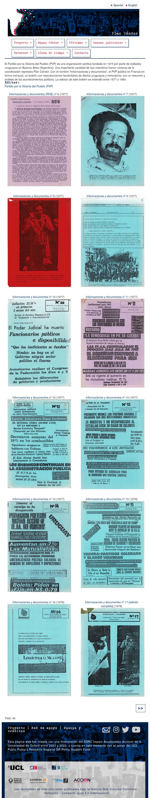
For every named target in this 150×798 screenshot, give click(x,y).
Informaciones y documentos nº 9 (107, 196)
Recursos (22, 53)
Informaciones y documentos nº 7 (107, 94)
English (132, 5)
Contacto (81, 53)
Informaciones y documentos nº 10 (33, 297)
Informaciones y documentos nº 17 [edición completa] (111, 604)
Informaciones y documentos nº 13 (107, 397)
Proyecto (22, 43)
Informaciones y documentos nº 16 (33, 602)
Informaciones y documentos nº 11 (107, 297)
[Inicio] (75, 22)
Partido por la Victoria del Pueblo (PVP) (29, 86)
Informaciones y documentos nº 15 (107, 499)
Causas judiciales (109, 43)
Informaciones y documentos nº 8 (34, 196)
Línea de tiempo (52, 53)
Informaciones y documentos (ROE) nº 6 (34, 94)
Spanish (118, 5)
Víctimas (77, 43)
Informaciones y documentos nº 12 (33, 397)
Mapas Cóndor (49, 43)
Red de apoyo (44, 728)
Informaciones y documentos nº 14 (33, 499)
